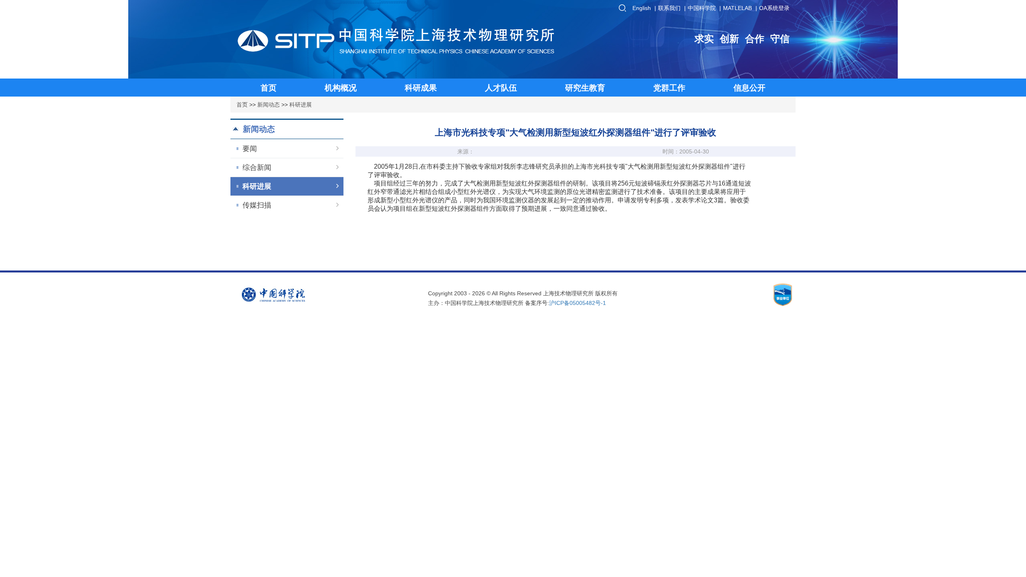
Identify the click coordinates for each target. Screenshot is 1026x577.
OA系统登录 (774, 8)
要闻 (249, 149)
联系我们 (669, 8)
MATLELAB (737, 8)
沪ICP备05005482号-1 (577, 303)
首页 (242, 104)
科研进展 (300, 104)
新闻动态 (268, 104)
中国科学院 (702, 8)
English (641, 8)
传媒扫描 (256, 205)
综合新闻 (256, 167)
